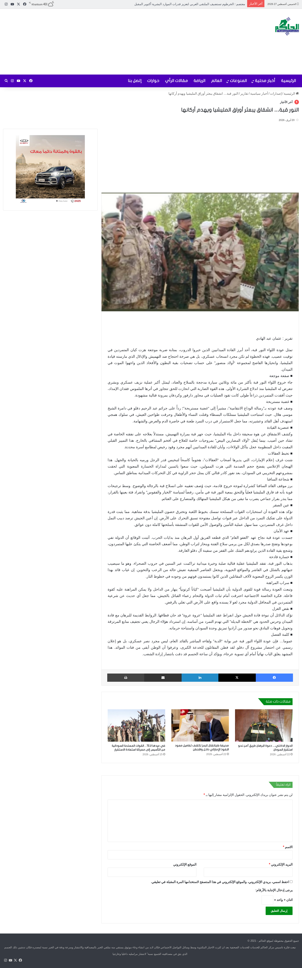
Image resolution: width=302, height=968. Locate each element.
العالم (216, 80)
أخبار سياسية (259, 93)
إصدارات (276, 93)
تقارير (244, 93)
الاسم (288, 846)
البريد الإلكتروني (281, 864)
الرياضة (199, 80)
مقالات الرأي (176, 80)
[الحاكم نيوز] (287, 26)
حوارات (153, 80)
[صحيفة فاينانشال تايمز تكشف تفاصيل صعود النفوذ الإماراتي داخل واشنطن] (200, 725)
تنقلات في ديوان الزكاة (230, 4)
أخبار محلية (265, 80)
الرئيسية (288, 80)
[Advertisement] (100, 41)
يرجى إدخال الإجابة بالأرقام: (274, 890)
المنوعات (238, 80)
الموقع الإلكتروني (184, 864)
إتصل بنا (135, 80)
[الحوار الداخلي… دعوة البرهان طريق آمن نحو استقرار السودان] (264, 725)
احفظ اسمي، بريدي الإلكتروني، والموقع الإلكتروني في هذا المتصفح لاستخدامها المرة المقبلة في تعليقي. (220, 881)
